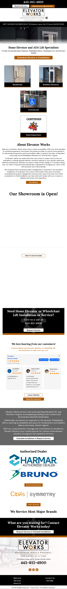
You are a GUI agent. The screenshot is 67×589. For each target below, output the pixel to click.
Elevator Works (13, 358)
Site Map (49, 581)
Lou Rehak (15, 369)
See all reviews (44, 359)
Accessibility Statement (47, 587)
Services (17, 581)
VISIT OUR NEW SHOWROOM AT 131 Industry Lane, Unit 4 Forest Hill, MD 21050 (33, 24)
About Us (17, 583)
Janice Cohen (35, 369)
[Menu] (47, 18)
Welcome (17, 578)
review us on (53, 359)
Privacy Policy (35, 587)
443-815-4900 (33, 2)
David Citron (53, 369)
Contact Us (50, 578)
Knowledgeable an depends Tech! (13, 377)
